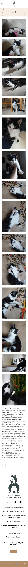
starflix (19, 565)
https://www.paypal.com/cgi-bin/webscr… (13, 457)
